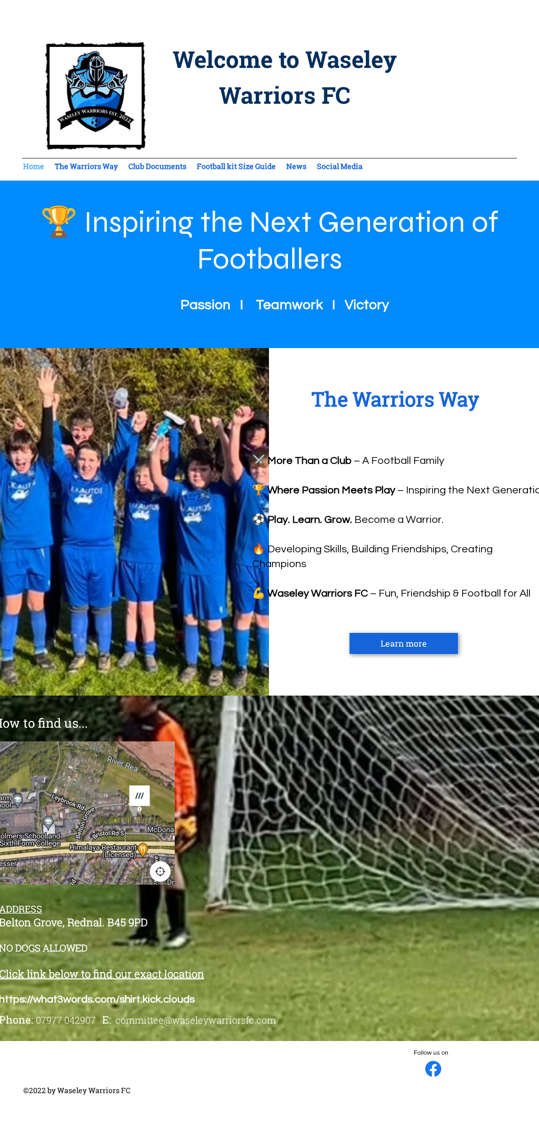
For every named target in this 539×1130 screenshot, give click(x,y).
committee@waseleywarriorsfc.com (195, 1020)
